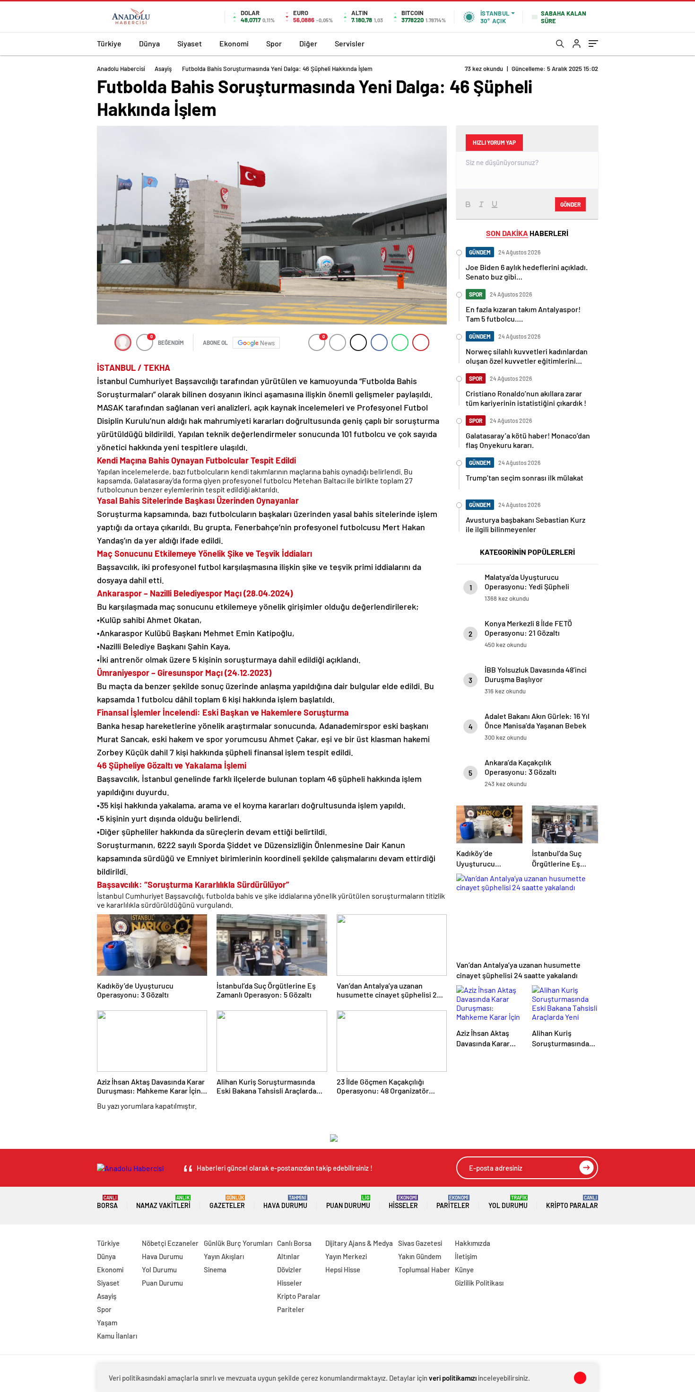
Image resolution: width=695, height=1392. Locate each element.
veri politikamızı (453, 1378)
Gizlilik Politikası (479, 1282)
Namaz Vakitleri (163, 1202)
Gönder (570, 204)
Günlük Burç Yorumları (238, 1243)
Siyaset (189, 43)
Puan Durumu (348, 1202)
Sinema (215, 1269)
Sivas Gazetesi (420, 1243)
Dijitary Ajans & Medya (359, 1243)
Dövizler (289, 1269)
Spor (274, 43)
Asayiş (163, 68)
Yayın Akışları (224, 1256)
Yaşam (107, 1322)
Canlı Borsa (294, 1243)
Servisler (350, 43)
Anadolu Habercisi (121, 68)
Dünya (149, 43)
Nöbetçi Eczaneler (170, 1243)
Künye (464, 1269)
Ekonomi (234, 43)
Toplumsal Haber (424, 1269)
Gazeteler (227, 1202)
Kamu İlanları (117, 1335)
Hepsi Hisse (342, 1269)
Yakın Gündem (419, 1256)
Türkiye (109, 43)
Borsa (107, 1202)
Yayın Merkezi (346, 1256)
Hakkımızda (472, 1243)
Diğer (308, 43)
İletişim (466, 1256)
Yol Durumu (508, 1202)
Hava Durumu (285, 1202)
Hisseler (403, 1202)
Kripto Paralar (572, 1202)
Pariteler (452, 1202)
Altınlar (288, 1256)
